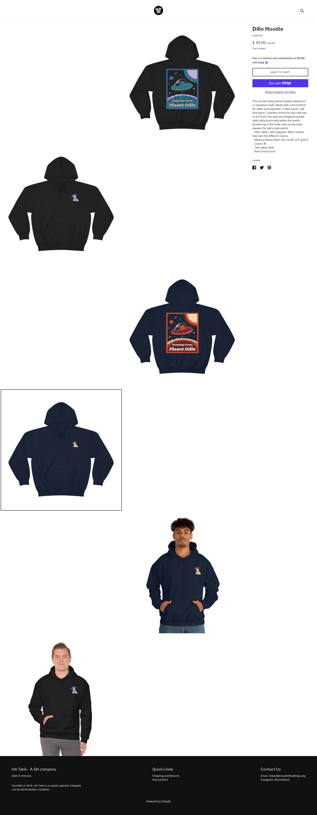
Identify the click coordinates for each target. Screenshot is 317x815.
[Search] (302, 10)
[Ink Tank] (158, 10)
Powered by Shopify (158, 801)
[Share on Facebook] (254, 167)
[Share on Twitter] (262, 167)
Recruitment (160, 779)
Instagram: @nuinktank (275, 779)
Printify (257, 35)
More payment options (280, 92)
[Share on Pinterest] (269, 167)
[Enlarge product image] (182, 83)
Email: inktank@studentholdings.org (283, 776)
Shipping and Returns (165, 776)
